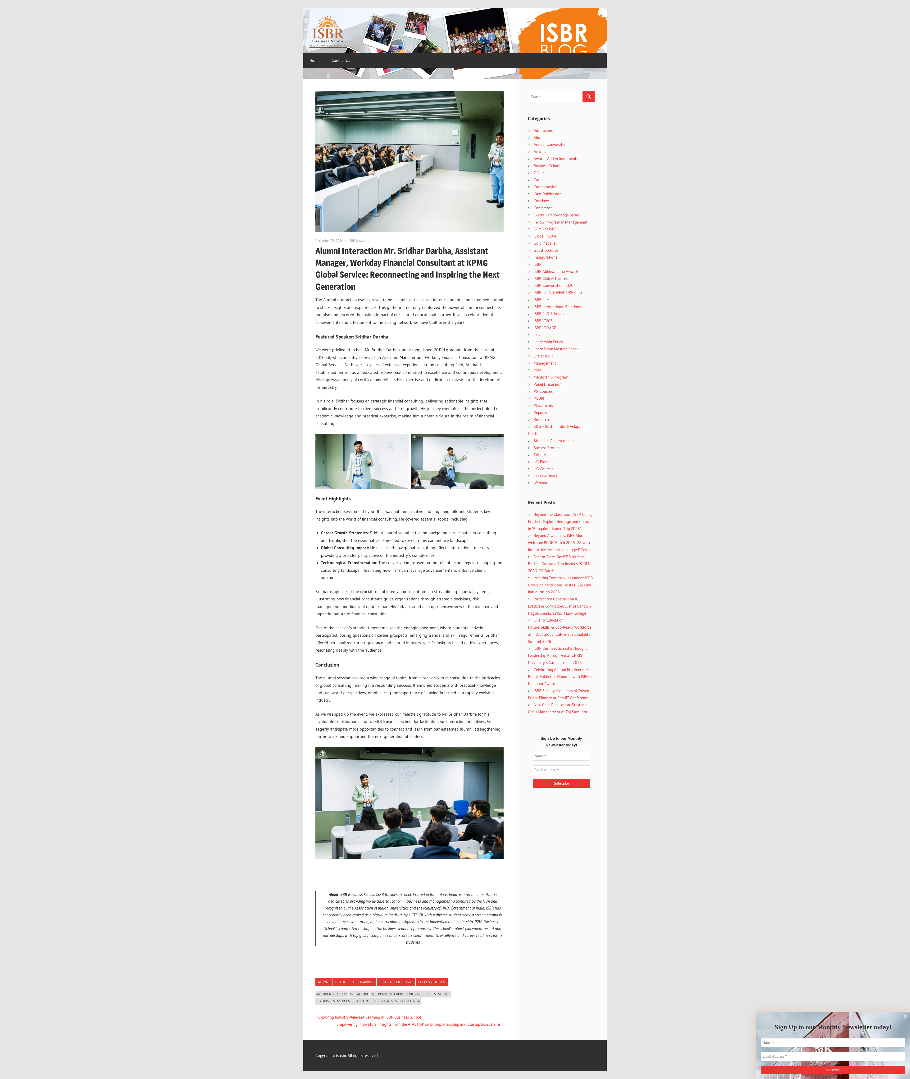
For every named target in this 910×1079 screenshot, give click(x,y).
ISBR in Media (545, 299)
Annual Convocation (551, 144)
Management (545, 363)
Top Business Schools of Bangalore (344, 1001)
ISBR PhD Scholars (549, 313)
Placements (543, 405)
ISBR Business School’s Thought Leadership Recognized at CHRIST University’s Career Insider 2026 (557, 655)
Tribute (540, 454)
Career (539, 179)
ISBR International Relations (557, 306)
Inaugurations (545, 257)
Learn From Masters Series (556, 348)
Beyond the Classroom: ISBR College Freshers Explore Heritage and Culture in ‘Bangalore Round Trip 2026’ (561, 521)
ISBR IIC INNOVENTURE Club (558, 292)
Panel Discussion (547, 384)
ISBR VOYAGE (545, 327)
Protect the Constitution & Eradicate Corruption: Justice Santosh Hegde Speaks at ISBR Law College (559, 606)
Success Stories (431, 982)
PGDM (539, 398)
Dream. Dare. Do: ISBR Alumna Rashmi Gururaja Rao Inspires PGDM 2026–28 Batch (558, 563)
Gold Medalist (545, 243)
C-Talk (340, 982)
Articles (540, 151)
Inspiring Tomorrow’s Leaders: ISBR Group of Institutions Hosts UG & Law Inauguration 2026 (560, 584)
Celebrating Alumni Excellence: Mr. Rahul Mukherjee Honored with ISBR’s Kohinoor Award (560, 676)
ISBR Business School (387, 994)
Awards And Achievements (556, 158)
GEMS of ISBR (389, 982)
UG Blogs (541, 461)
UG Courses (543, 468)
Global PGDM (545, 235)
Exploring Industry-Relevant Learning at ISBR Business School (369, 1017)
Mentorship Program (551, 377)
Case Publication (547, 193)
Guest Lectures (546, 250)
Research (541, 419)
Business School (547, 165)
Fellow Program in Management (560, 221)
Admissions (543, 130)
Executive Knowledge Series (557, 214)
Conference (543, 207)
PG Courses (543, 391)
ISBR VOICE (543, 320)
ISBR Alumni (359, 994)
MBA (537, 369)
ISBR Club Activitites (551, 278)
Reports (540, 412)
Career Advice (362, 982)
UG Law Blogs (545, 475)
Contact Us (341, 60)
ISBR (409, 982)
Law (537, 334)
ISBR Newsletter (360, 240)
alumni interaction (332, 994)
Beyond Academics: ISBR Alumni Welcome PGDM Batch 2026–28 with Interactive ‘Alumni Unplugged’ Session (561, 542)
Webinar (540, 482)
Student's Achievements (553, 440)
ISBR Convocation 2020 (553, 285)
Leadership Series (548, 341)
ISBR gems (414, 994)
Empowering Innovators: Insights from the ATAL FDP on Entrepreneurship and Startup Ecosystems (418, 1024)
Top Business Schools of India (397, 1001)
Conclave (541, 200)
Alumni (323, 982)
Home (314, 60)
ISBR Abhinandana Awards (556, 271)
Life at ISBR (543, 355)
